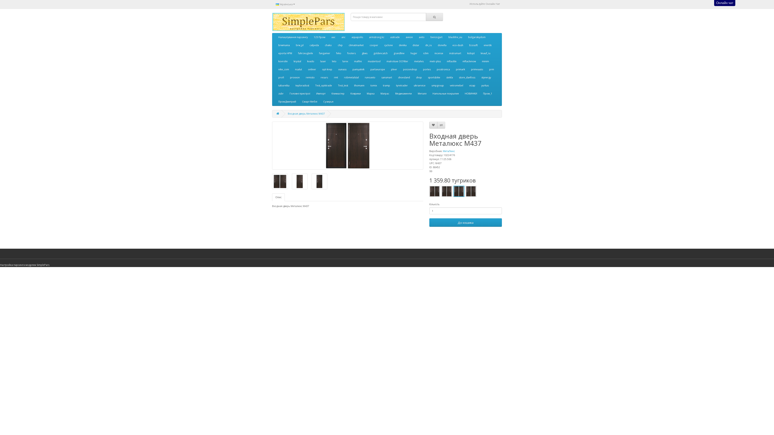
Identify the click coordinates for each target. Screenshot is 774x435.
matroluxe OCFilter (397, 61)
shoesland (404, 77)
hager (414, 53)
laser (323, 61)
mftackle (452, 61)
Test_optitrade (323, 85)
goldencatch (380, 53)
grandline (399, 53)
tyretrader (402, 85)
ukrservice (419, 85)
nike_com (283, 69)
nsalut (298, 69)
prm (491, 69)
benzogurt (436, 37)
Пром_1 (487, 93)
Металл (422, 93)
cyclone (388, 45)
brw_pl (300, 45)
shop (419, 77)
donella (442, 45)
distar (416, 45)
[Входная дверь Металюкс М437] (347, 146)
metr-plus (435, 61)
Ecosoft (473, 45)
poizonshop (410, 69)
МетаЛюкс (449, 151)
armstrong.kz (376, 37)
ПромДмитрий (287, 101)
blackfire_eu (455, 37)
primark (460, 69)
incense (439, 53)
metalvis (419, 61)
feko (338, 53)
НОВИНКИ (471, 93)
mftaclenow (469, 61)
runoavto (370, 77)
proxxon (295, 77)
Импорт (321, 93)
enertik (488, 45)
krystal (297, 61)
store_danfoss (467, 77)
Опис (278, 197)
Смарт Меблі (309, 101)
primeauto (477, 69)
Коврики (356, 93)
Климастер (338, 93)
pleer (394, 69)
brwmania (284, 45)
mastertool (374, 61)
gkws (364, 53)
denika (403, 45)
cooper (374, 45)
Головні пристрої (300, 93)
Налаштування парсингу (293, 37)
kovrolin (283, 61)
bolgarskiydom (477, 37)
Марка (371, 93)
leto (334, 61)
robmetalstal (351, 77)
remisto (310, 77)
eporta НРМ (285, 53)
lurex (345, 61)
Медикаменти (403, 93)
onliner (312, 69)
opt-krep (327, 69)
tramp (386, 85)
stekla (449, 77)
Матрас (385, 93)
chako (328, 45)
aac (333, 37)
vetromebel (456, 85)
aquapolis (357, 37)
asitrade (395, 37)
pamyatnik (358, 69)
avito (421, 37)
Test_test (343, 85)
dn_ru (428, 45)
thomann (359, 85)
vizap (472, 85)
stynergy (486, 77)
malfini (358, 61)
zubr (281, 93)
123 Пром (319, 37)
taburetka (283, 85)
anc (343, 37)
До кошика (465, 223)
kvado (310, 61)
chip (340, 45)
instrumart (455, 53)
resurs (324, 77)
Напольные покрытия (446, 93)
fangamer (324, 53)
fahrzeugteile (305, 53)
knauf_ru (485, 53)
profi (281, 77)
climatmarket (356, 45)
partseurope (377, 69)
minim (485, 61)
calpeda (314, 45)
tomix (373, 85)
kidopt (471, 53)
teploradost (302, 85)
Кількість (434, 204)
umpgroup (438, 85)
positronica (443, 69)
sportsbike (434, 77)
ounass (342, 69)
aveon (409, 37)
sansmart (386, 77)
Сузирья (328, 101)
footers (351, 53)
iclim (426, 53)
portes (427, 69)
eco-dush (458, 45)
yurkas (485, 85)
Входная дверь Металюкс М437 (306, 113)
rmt (336, 77)
